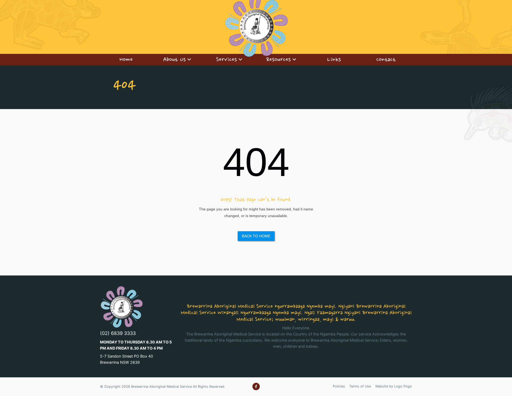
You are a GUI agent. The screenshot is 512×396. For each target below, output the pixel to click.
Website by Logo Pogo (393, 386)
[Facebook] (256, 387)
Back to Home (256, 236)
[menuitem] (126, 59)
